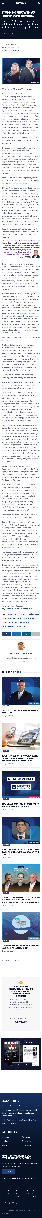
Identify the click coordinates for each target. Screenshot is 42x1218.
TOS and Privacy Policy (28, 1178)
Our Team (27, 1191)
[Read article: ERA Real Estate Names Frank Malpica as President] (21, 691)
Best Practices (7, 1141)
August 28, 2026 (8, 716)
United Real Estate (20, 622)
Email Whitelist (29, 1194)
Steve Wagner (30, 618)
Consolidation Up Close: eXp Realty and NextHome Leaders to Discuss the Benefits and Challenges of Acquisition (21, 900)
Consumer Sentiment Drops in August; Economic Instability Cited (20, 947)
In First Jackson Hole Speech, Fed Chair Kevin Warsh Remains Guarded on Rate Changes (20, 852)
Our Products (18, 1191)
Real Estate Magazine (12, 618)
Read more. (26, 1010)
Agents (10, 34)
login (9, 960)
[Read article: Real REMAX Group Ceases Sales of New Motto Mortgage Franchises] (21, 784)
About (4, 1191)
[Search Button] (39, 3)
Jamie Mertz (33, 614)
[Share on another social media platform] (35, 634)
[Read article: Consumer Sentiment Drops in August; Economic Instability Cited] (21, 926)
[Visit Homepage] (21, 3)
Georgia (21, 614)
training (6, 622)
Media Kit (19, 1194)
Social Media (27, 1145)
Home (4, 34)
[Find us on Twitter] (5, 1202)
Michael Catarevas (21, 654)
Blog (9, 1191)
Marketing (26, 1137)
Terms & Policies (7, 1197)
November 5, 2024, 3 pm (10, 47)
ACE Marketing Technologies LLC (25, 1197)
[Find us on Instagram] (9, 1202)
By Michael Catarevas (9, 44)
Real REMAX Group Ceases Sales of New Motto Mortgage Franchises (20, 805)
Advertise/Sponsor (8, 1194)
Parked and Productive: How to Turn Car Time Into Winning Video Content (21, 991)
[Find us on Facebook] (2, 1202)
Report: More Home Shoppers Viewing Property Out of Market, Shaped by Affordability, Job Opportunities (20, 758)
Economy (6, 844)
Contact (35, 1191)
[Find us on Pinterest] (13, 1202)
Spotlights (5, 1137)
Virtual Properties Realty (14, 626)
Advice (4, 1145)
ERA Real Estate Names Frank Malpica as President (20, 711)
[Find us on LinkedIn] (16, 1202)
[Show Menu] (3, 3)
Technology (26, 1141)
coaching (12, 614)
